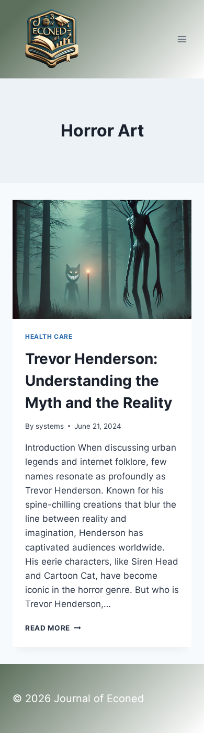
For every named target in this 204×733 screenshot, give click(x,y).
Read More (53, 628)
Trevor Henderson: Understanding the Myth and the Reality (98, 380)
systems (50, 426)
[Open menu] (181, 39)
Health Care (49, 336)
